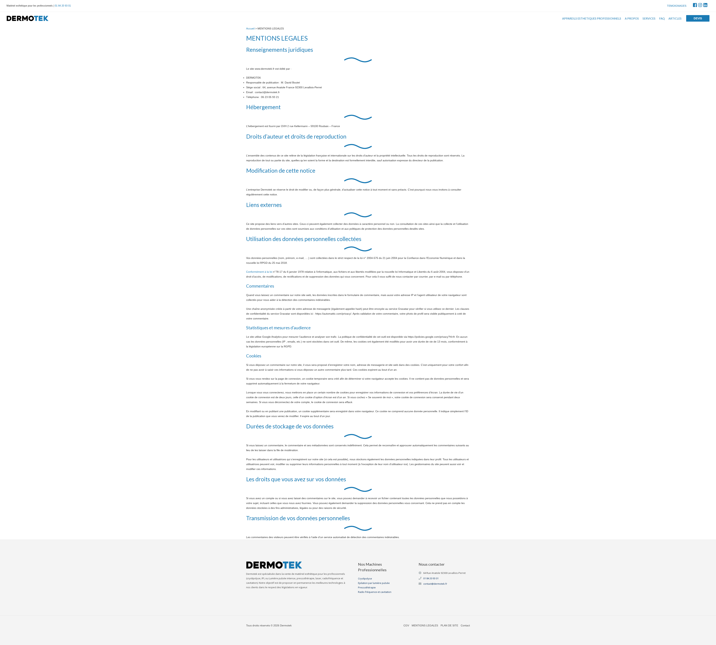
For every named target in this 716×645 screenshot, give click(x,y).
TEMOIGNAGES (676, 5)
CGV (406, 625)
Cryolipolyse (365, 578)
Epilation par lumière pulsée (374, 583)
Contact (465, 625)
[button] (697, 18)
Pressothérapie (367, 587)
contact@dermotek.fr (435, 583)
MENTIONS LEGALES (425, 625)
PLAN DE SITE (449, 625)
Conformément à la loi (259, 271)
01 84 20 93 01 (63, 5)
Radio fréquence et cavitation (374, 592)
